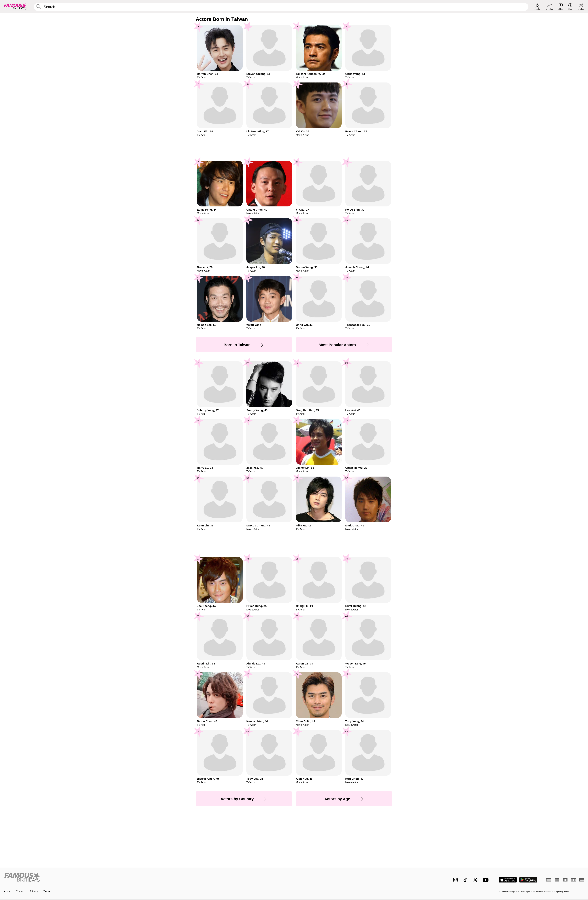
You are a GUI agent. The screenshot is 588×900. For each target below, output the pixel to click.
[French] (565, 879)
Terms (46, 891)
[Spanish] (548, 879)
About (7, 891)
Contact (20, 891)
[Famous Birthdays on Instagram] (455, 880)
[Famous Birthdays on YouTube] (486, 880)
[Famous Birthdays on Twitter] (475, 880)
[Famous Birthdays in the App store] (508, 880)
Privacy (34, 891)
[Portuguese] (557, 879)
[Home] (148, 877)
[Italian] (573, 879)
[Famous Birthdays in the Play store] (528, 880)
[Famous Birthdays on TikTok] (465, 880)
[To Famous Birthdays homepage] (15, 6)
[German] (581, 879)
